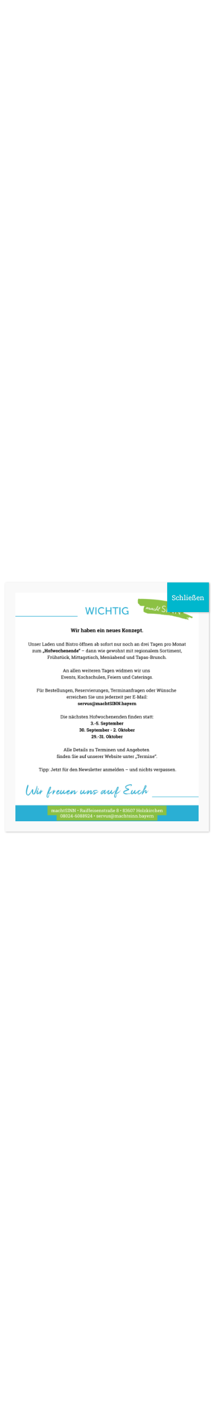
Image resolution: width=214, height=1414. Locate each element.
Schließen (188, 597)
